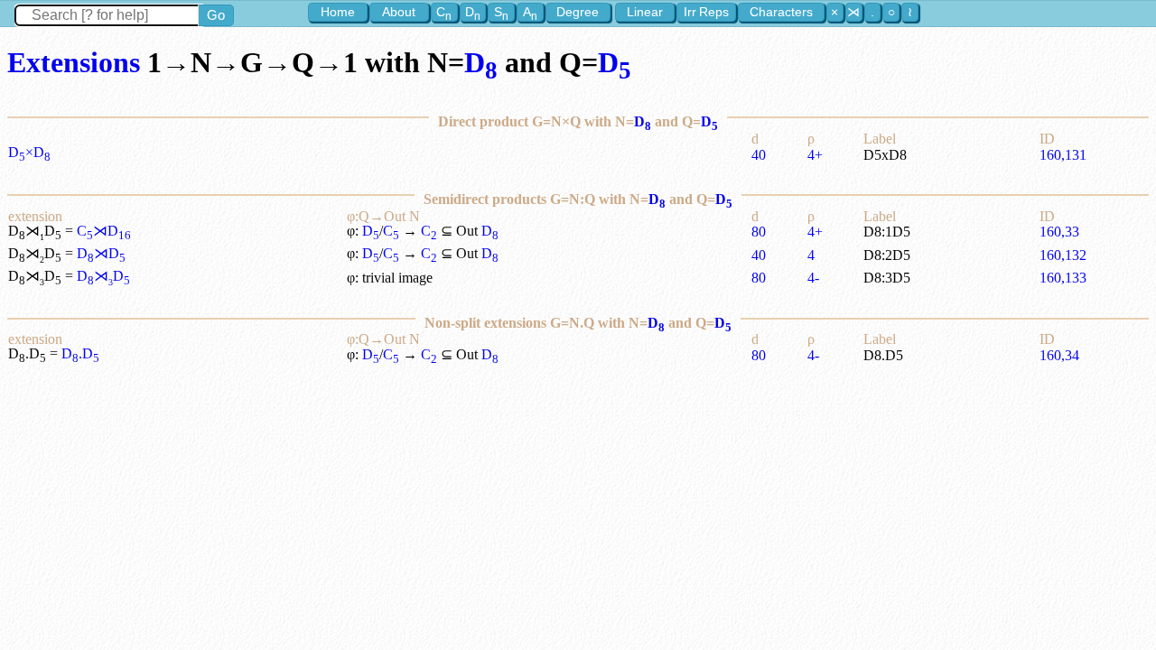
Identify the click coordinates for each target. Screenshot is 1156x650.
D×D (29, 152)
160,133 (1062, 277)
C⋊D (104, 230)
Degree (577, 12)
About (398, 12)
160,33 (1059, 231)
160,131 (1062, 154)
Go (216, 15)
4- (813, 277)
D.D (80, 353)
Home (338, 12)
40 (758, 154)
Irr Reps (706, 12)
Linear (645, 12)
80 (758, 231)
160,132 (1062, 255)
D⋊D (101, 253)
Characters (781, 12)
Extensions (73, 62)
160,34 (1059, 355)
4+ (815, 154)
